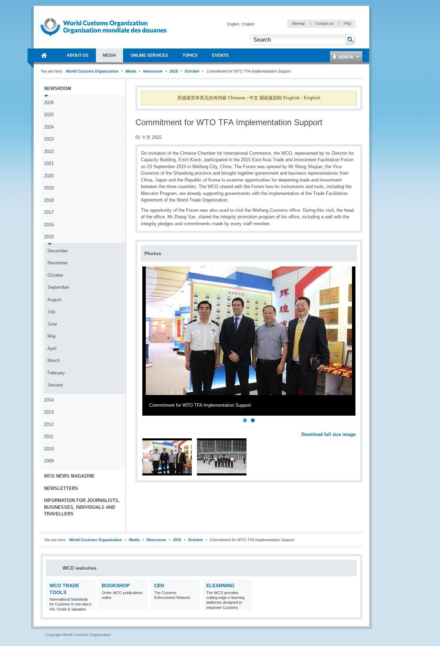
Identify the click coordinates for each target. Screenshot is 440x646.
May (51, 336)
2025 (49, 114)
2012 (49, 424)
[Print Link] (334, 126)
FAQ (347, 23)
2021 (49, 163)
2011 (48, 436)
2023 (49, 139)
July (51, 311)
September (58, 287)
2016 (49, 224)
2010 (49, 448)
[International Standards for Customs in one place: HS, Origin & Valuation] (89, 606)
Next (354, 427)
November (57, 262)
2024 (49, 127)
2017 (49, 212)
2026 (49, 102)
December (57, 250)
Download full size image (328, 434)
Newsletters (61, 488)
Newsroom (153, 71)
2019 (49, 187)
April (51, 348)
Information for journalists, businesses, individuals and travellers (82, 507)
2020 (49, 175)
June (52, 324)
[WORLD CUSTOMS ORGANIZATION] (44, 55)
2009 (49, 460)
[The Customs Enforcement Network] (194, 606)
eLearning (220, 585)
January (55, 384)
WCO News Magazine (69, 476)
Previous (148, 427)
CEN (159, 585)
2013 (49, 412)
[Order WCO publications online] (142, 606)
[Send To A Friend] (355, 126)
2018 (49, 200)
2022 (49, 151)
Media (130, 71)
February (56, 372)
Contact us (324, 23)
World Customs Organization (93, 71)
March (53, 360)
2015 (173, 71)
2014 (49, 400)
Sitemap (299, 23)
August (54, 299)
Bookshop (116, 585)
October (192, 71)
